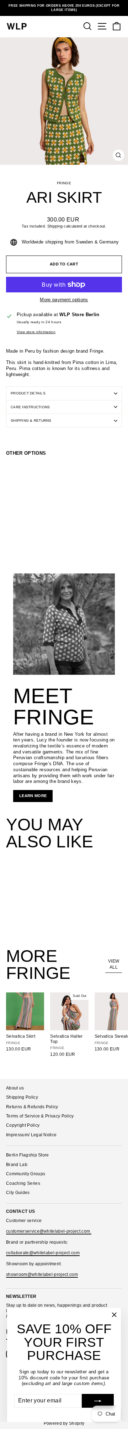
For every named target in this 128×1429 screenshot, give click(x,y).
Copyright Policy (22, 1125)
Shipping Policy (22, 1097)
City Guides (18, 1192)
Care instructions (30, 407)
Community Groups (25, 1173)
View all (113, 964)
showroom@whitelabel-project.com (42, 1274)
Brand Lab (16, 1164)
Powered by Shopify (64, 1423)
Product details (28, 393)
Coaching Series (23, 1183)
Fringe (64, 183)
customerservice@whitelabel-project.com (48, 1231)
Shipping (55, 226)
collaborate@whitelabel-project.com (43, 1252)
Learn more (33, 796)
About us (15, 1088)
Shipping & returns (31, 420)
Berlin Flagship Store (27, 1155)
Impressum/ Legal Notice (31, 1134)
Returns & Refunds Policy (32, 1106)
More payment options (64, 299)
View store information (36, 332)
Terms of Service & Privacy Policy (40, 1116)
